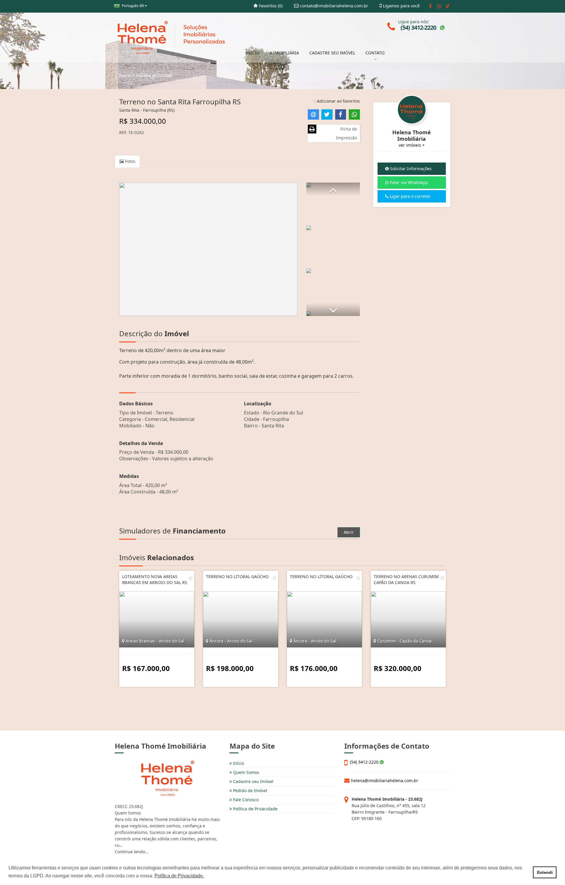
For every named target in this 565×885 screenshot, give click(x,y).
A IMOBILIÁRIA (284, 53)
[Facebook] (430, 6)
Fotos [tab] (129, 161)
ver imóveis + (412, 145)
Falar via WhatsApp (408, 182)
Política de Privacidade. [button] (179, 875)
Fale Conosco (245, 799)
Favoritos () (270, 6)
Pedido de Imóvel (249, 790)
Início (238, 763)
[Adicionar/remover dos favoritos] (191, 578)
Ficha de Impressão (346, 133)
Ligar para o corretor (409, 196)
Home (125, 75)
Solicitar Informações (410, 168)
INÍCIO (252, 53)
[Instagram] (439, 6)
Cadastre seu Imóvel (252, 781)
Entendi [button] (545, 872)
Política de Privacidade (254, 809)
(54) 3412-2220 (365, 762)
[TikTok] (447, 6)
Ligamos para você (401, 6)
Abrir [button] (349, 532)
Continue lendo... (132, 851)
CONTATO (375, 53)
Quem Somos (245, 772)
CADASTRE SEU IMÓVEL (332, 53)
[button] (333, 189)
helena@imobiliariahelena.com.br (384, 780)
